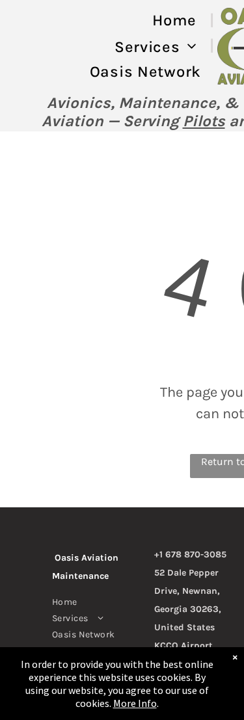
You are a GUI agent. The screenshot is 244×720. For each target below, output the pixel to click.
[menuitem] (176, 20)
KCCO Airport (183, 645)
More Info (135, 703)
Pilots (204, 121)
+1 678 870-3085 (190, 554)
